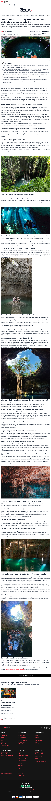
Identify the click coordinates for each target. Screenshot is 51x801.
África (2, 737)
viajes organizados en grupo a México (14, 669)
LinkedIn (36, 758)
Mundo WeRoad (41, 15)
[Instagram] (47, 727)
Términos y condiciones (23, 755)
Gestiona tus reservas (23, 767)
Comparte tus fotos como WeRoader (40, 744)
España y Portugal (5, 745)
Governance (20, 765)
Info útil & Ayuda (21, 750)
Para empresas (4, 772)
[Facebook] (44, 727)
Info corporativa (38, 750)
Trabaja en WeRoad (39, 752)
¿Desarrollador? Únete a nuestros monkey (42, 754)
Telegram (37, 737)
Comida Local (19, 15)
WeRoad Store (21, 743)
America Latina (46, 31)
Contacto (20, 752)
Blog (36, 742)
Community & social (39, 732)
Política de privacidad (22, 762)
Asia (2, 740)
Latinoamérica (4, 735)
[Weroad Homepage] (7, 728)
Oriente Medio (4, 738)
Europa (2, 742)
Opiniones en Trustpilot (23, 740)
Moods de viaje (21, 738)
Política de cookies (22, 760)
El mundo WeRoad (22, 732)
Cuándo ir (12, 15)
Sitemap (20, 768)
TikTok (36, 735)
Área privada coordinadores (7, 755)
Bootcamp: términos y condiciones (8, 757)
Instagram (37, 734)
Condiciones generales (23, 757)
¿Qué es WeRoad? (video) (40, 761)
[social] (38, 727)
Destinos (3, 732)
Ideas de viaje (34, 15)
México (44, 33)
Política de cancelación (23, 758)
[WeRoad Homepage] (4, 2)
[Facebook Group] (41, 728)
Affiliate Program (21, 777)
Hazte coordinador (5, 753)
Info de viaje (26, 15)
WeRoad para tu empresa (6, 773)
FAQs (19, 753)
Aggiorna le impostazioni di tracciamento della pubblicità (26, 789)
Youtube (36, 738)
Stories (5, 5)
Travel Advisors (21, 775)
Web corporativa (38, 756)
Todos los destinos (5, 747)
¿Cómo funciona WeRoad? (23, 734)
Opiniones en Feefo (22, 742)
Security (20, 763)
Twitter (36, 760)
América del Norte (5, 734)
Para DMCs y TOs (21, 773)
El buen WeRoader (22, 737)
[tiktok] (49, 727)
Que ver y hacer (5, 15)
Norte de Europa (4, 743)
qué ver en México (43, 597)
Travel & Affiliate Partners (23, 772)
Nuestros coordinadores (6, 752)
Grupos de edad (21, 735)
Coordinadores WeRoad (6, 750)
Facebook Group (38, 740)
